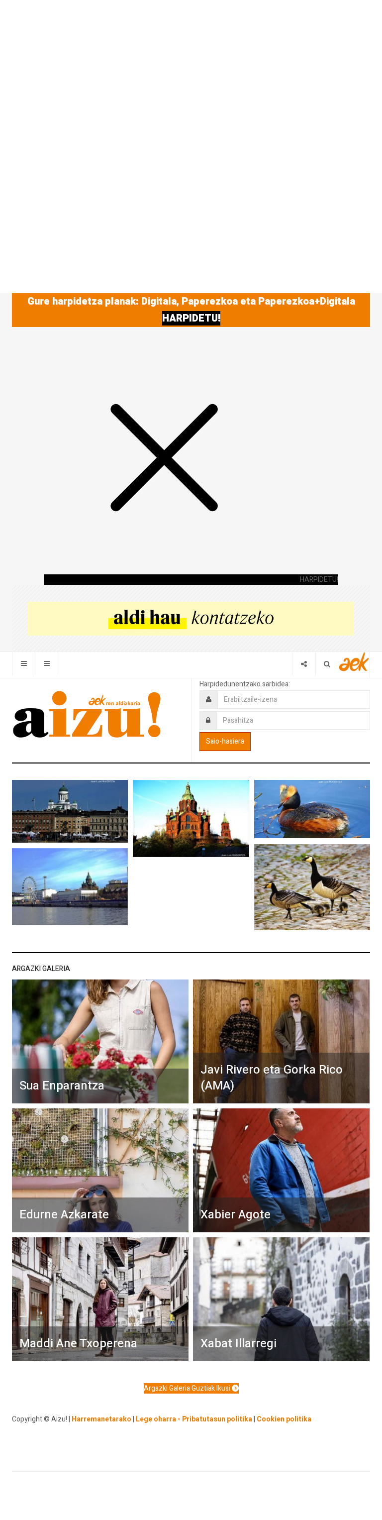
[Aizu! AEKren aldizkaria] (86, 714)
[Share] (303, 663)
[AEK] (354, 661)
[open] (23, 663)
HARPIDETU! (191, 318)
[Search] (327, 663)
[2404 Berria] (191, 618)
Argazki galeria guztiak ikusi (188, 1388)
